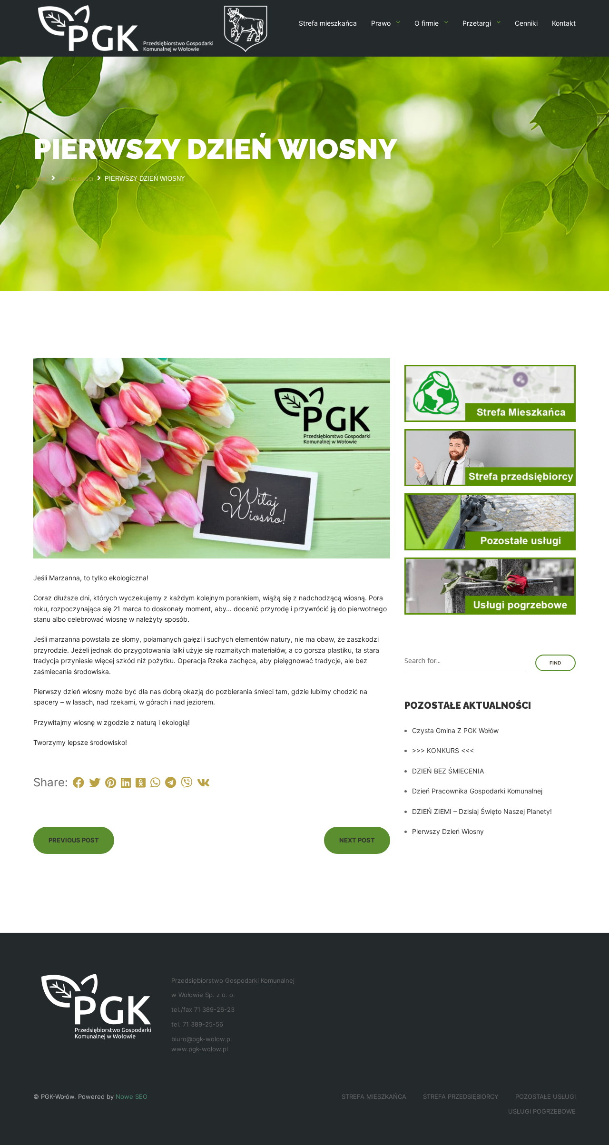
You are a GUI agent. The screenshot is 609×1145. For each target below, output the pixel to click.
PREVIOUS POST (74, 840)
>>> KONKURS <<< (443, 750)
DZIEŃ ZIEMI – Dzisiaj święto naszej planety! (482, 811)
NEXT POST (357, 840)
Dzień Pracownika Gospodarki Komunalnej (477, 791)
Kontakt (564, 23)
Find (555, 662)
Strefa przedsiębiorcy (461, 1096)
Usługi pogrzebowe (542, 1111)
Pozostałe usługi (545, 1096)
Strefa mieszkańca (328, 23)
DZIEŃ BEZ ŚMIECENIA (448, 771)
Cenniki (526, 23)
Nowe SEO (131, 1096)
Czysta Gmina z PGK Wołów (455, 730)
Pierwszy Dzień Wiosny (448, 831)
